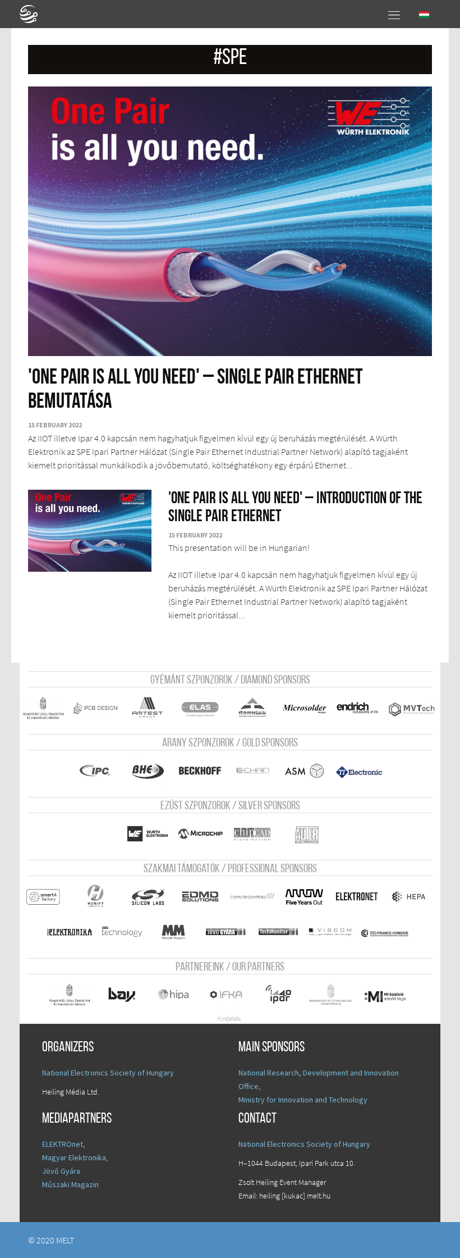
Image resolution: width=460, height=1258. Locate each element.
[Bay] (121, 995)
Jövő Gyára (61, 1171)
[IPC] (95, 771)
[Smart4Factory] (43, 896)
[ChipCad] (252, 834)
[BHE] (147, 771)
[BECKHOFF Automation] (199, 771)
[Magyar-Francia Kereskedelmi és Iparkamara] (385, 933)
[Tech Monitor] (278, 932)
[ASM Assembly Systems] (304, 771)
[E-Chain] (252, 771)
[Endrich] (356, 708)
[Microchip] (199, 834)
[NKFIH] (69, 995)
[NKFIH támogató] (43, 708)
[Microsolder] (304, 708)
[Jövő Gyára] (226, 932)
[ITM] (330, 995)
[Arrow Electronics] (304, 896)
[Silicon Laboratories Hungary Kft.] (147, 896)
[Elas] (199, 708)
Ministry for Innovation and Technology (302, 1100)
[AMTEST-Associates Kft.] (147, 708)
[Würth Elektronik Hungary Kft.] (147, 834)
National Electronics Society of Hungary (108, 1073)
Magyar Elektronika (74, 1157)
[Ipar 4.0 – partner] (278, 995)
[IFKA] (226, 995)
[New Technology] (121, 932)
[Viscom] (330, 932)
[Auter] (307, 835)
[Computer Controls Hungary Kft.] (252, 896)
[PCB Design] (95, 708)
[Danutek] (252, 708)
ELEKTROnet (62, 1144)
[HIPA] (173, 995)
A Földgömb (34, 14)
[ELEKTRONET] (356, 896)
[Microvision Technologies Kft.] (411, 709)
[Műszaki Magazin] (173, 932)
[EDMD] (199, 896)
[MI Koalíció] (385, 996)
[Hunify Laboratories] (95, 896)
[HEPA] (409, 896)
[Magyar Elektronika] (69, 932)
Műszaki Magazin (70, 1184)
